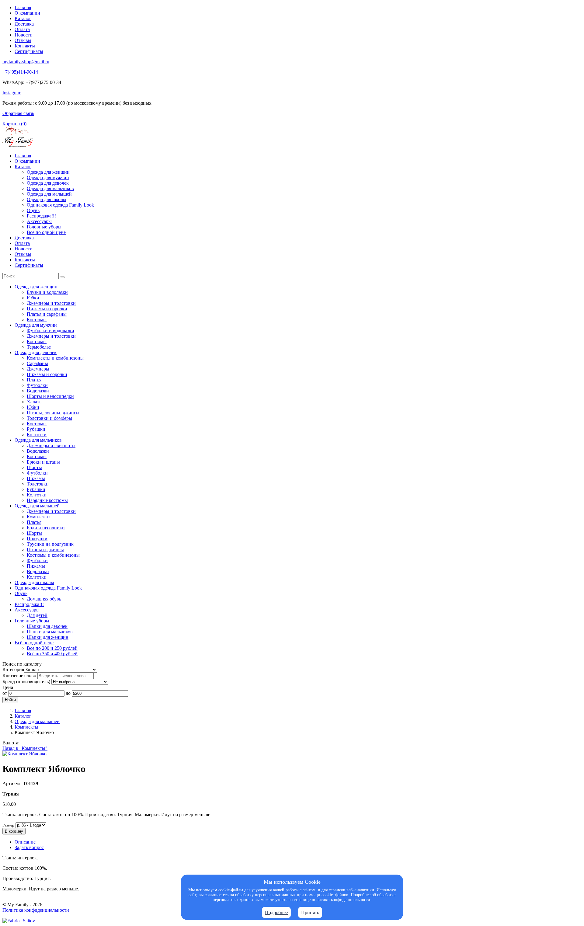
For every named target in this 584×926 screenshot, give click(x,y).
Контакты (25, 45)
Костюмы (37, 319)
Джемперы (38, 368)
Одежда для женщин (48, 172)
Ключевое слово (19, 675)
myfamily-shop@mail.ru (25, 61)
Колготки (37, 434)
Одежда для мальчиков (50, 188)
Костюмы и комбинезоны (53, 555)
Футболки (37, 385)
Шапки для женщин (47, 637)
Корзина (14, 123)
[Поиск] (62, 277)
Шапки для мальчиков (50, 631)
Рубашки (36, 429)
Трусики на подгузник (50, 544)
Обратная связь (18, 113)
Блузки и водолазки (47, 292)
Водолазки (38, 390)
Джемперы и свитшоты (51, 445)
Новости (24, 34)
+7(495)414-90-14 (20, 72)
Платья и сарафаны (47, 314)
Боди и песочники (46, 527)
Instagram (11, 92)
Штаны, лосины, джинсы (53, 412)
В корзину (14, 831)
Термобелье (39, 347)
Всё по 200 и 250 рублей (52, 648)
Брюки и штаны (43, 462)
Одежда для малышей (49, 194)
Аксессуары (39, 221)
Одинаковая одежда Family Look (60, 204)
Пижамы (36, 478)
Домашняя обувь (44, 598)
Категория (13, 669)
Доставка (24, 23)
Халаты (35, 401)
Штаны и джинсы (45, 549)
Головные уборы (44, 226)
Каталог (23, 18)
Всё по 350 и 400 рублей (52, 653)
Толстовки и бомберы (49, 418)
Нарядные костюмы (47, 500)
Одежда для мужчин (48, 177)
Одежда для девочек (48, 183)
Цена (7, 687)
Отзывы (23, 40)
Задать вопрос (29, 847)
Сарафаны (37, 363)
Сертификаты (29, 51)
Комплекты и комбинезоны (55, 357)
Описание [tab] (25, 841)
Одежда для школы (46, 199)
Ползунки (37, 538)
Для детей (37, 615)
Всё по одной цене (46, 232)
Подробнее (276, 912)
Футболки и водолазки (50, 330)
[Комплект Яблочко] (24, 753)
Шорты (34, 467)
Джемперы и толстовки (51, 303)
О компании (27, 13)
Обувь (33, 210)
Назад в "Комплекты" (24, 748)
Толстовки (38, 483)
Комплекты (38, 516)
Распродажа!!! (41, 215)
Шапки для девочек (47, 626)
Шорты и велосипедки (50, 396)
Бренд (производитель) (26, 681)
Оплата (22, 29)
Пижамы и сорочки (47, 308)
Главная (23, 7)
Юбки (33, 297)
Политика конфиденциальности (35, 910)
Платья (34, 379)
